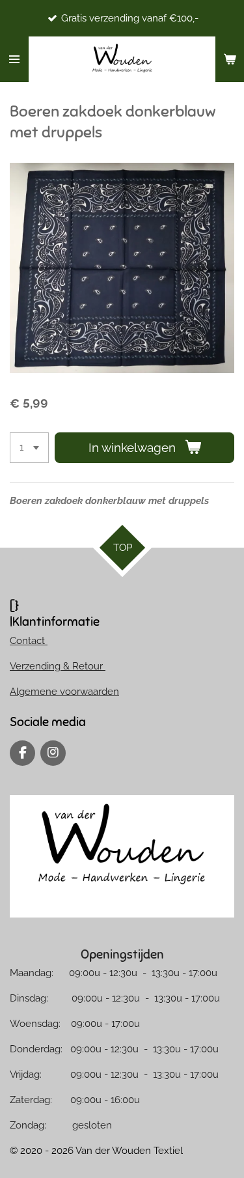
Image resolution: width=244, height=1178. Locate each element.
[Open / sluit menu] (14, 59)
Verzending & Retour (57, 666)
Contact (28, 641)
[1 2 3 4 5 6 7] (29, 447)
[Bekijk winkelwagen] (229, 59)
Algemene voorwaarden (64, 691)
